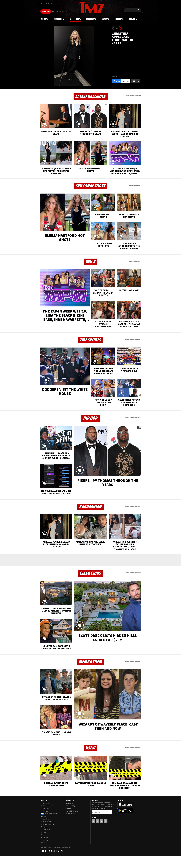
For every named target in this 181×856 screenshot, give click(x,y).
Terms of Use (45, 808)
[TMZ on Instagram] (51, 3)
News (44, 19)
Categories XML (46, 829)
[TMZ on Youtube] (47, 3)
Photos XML (44, 840)
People (43, 835)
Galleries (43, 832)
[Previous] (113, 28)
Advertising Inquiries (72, 811)
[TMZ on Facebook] (41, 3)
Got (46, 11)
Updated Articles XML (47, 824)
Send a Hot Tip (70, 806)
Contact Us (69, 803)
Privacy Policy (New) (47, 806)
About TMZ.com (46, 803)
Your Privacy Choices (51, 813)
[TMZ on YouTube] (101, 821)
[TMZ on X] (44, 3)
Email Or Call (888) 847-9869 (61, 11)
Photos (75, 19)
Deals (133, 19)
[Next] (120, 28)
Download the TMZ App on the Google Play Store (125, 810)
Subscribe (110, 812)
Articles (43, 816)
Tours (118, 19)
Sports (59, 19)
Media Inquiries (70, 813)
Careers (68, 808)
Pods (105, 19)
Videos (91, 19)
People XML (44, 837)
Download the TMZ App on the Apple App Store (125, 804)
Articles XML (45, 819)
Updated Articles (46, 821)
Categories (44, 827)
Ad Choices (44, 811)
